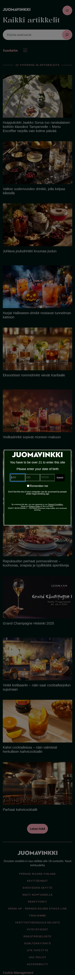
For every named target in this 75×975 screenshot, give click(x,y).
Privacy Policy (34, 506)
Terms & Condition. (55, 504)
